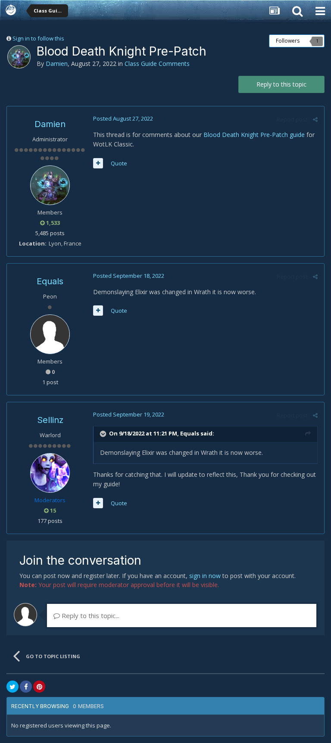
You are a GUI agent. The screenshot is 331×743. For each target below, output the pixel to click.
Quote (119, 163)
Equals (50, 281)
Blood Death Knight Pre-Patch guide (254, 135)
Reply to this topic (281, 84)
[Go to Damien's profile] (19, 56)
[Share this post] (315, 119)
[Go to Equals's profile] (50, 334)
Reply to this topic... (89, 615)
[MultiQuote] (98, 163)
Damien (57, 63)
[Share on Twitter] (12, 687)
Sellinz (50, 420)
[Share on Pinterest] (39, 687)
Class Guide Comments (157, 63)
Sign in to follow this (38, 38)
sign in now (205, 576)
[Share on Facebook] (26, 687)
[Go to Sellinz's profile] (50, 473)
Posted (123, 118)
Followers (288, 40)
